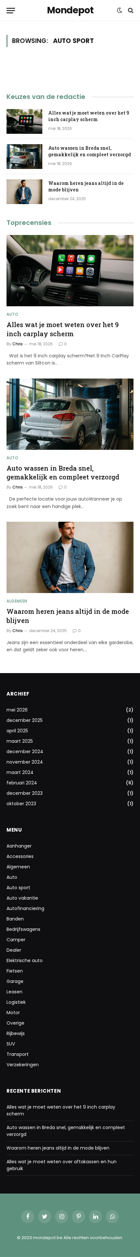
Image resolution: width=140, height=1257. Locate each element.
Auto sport (18, 887)
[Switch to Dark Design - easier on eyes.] (119, 10)
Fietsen (15, 971)
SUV (11, 1044)
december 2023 (25, 793)
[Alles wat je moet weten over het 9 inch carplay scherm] (24, 121)
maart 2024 (20, 772)
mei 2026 (17, 710)
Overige (15, 1023)
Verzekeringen (23, 1064)
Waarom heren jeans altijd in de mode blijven (58, 1148)
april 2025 (17, 730)
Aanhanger (19, 846)
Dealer (14, 950)
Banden (15, 919)
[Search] (130, 10)
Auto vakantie (22, 898)
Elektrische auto (25, 960)
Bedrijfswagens (23, 929)
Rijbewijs (16, 1033)
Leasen (14, 991)
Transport (18, 1054)
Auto (12, 877)
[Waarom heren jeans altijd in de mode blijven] (24, 191)
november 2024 (25, 762)
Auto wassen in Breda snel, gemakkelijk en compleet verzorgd (89, 151)
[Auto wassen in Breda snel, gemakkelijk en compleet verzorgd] (24, 156)
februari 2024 (22, 783)
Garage (15, 981)
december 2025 (25, 720)
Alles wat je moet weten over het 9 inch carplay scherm (88, 116)
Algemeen (18, 866)
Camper (16, 939)
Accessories (20, 856)
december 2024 (25, 751)
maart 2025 (20, 741)
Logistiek (16, 1002)
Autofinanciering (25, 908)
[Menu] (11, 10)
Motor (13, 1012)
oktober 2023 (21, 803)
